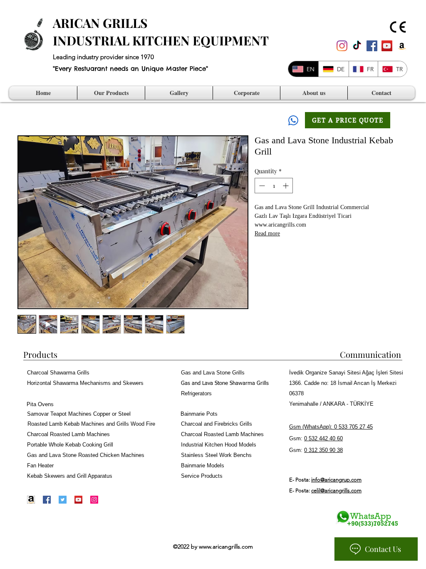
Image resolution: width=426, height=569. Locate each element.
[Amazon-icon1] (31, 500)
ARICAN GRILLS (100, 23)
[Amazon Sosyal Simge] (401, 45)
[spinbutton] (273, 185)
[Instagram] (342, 45)
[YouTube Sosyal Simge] (386, 45)
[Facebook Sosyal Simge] (372, 45)
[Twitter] (63, 500)
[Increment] (286, 185)
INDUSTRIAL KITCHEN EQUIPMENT (161, 40)
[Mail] (293, 120)
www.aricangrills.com (226, 546)
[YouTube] (78, 500)
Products (40, 354)
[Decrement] (261, 185)
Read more (267, 234)
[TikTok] (357, 45)
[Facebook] (47, 500)
